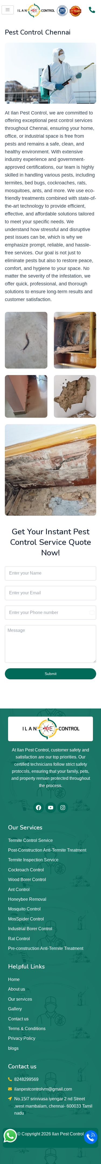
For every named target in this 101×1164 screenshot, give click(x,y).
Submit (51, 674)
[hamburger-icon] (8, 10)
